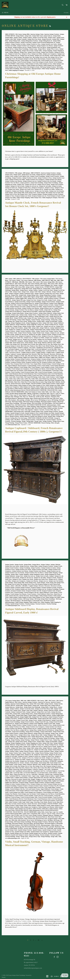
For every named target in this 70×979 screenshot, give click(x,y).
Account (66, 12)
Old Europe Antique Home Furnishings (15, 975)
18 (38, 940)
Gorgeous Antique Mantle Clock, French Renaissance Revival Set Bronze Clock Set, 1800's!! (33, 265)
